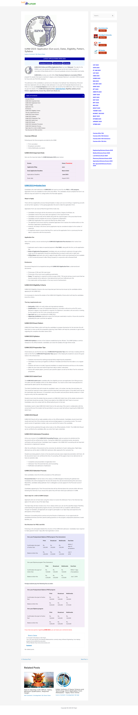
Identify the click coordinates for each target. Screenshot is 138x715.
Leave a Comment (30, 54)
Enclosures (28, 108)
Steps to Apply (29, 104)
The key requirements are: (32, 112)
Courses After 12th (98, 133)
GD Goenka (66, 63)
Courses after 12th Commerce (101, 138)
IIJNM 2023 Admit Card (31, 120)
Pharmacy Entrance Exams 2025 (102, 158)
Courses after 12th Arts (99, 141)
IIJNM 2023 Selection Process (33, 126)
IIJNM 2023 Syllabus (30, 116)
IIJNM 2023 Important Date (32, 101)
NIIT (100, 43)
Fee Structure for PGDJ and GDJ (33, 130)
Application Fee (29, 106)
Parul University (57, 63)
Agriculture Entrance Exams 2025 (103, 161)
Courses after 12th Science (101, 136)
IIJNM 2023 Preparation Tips (32, 118)
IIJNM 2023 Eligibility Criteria (32, 110)
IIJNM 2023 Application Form (32, 103)
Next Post (84, 659)
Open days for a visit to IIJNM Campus (35, 128)
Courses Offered (29, 99)
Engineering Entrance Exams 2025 (103, 150)
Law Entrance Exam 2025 (100, 155)
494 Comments (28, 695)
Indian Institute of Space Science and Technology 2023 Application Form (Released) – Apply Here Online (70, 691)
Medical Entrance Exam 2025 (101, 153)
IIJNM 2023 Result (30, 122)
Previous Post (26, 659)
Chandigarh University (46, 63)
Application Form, (60, 89)
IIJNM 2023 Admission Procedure (34, 124)
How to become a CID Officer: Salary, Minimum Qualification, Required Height (38, 691)
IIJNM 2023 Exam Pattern (32, 114)
